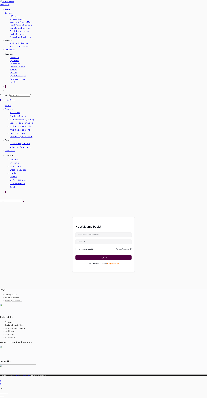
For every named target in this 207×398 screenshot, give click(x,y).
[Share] (5, 393)
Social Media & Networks (21, 123)
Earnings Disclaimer (13, 301)
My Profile (14, 163)
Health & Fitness (17, 133)
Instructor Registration (20, 147)
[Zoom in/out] (1, 393)
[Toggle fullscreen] (3, 393)
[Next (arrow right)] (3, 396)
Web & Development (20, 130)
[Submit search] (23, 201)
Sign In (13, 187)
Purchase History (18, 184)
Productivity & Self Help (21, 137)
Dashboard (15, 159)
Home (8, 106)
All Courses (15, 113)
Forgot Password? (124, 249)
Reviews (13, 177)
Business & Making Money (22, 119)
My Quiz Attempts (18, 180)
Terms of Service (12, 297)
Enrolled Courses (18, 170)
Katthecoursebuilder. (22, 375)
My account (15, 166)
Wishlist (13, 173)
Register (9, 140)
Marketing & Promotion (21, 126)
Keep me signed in (86, 249)
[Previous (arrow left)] (1, 396)
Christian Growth (18, 116)
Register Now (113, 264)
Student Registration (20, 144)
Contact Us (10, 150)
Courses (8, 109)
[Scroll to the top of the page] (0, 378)
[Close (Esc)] (7, 393)
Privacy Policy (11, 294)
